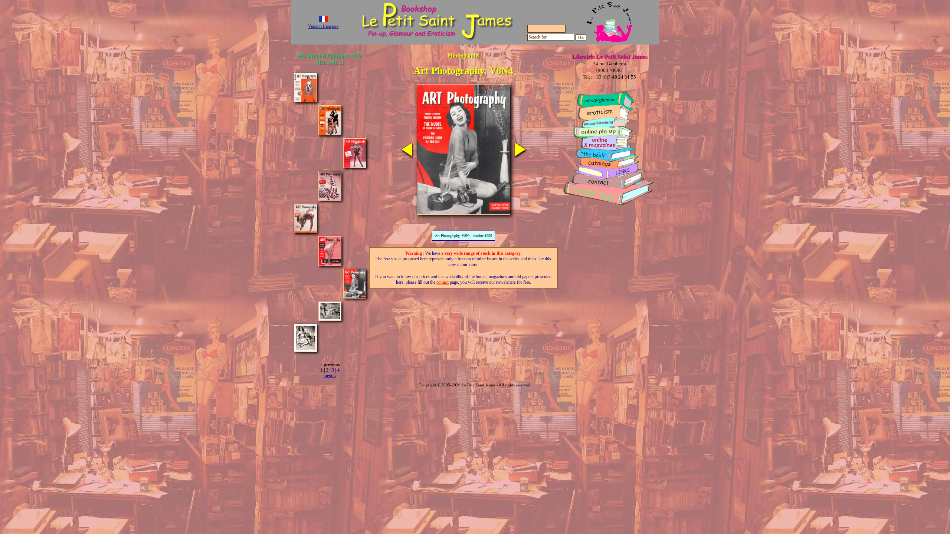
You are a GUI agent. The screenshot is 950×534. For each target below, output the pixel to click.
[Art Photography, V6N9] (354, 166)
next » (330, 375)
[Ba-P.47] (329, 319)
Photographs (463, 55)
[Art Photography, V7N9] (329, 264)
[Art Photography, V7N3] (329, 198)
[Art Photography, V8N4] (354, 296)
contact (442, 282)
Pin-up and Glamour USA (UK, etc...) (330, 58)
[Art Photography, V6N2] (305, 100)
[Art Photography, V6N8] (329, 133)
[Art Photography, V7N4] (305, 231)
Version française (323, 26)
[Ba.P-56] (305, 350)
